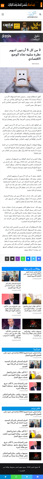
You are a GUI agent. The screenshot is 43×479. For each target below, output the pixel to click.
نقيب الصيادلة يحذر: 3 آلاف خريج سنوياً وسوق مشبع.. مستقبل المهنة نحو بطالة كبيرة (12, 309)
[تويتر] (33, 259)
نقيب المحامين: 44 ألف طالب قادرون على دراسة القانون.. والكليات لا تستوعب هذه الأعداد (12, 334)
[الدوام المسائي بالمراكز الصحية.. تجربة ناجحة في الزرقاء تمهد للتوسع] (11, 276)
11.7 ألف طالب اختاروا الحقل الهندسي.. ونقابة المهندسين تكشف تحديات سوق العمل (32, 308)
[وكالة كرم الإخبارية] (32, 14)
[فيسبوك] (39, 259)
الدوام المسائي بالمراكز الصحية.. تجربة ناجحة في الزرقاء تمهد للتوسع (13, 285)
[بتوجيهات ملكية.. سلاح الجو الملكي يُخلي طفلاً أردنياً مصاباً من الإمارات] (31, 324)
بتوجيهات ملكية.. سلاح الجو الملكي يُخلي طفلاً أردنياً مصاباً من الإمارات (31, 333)
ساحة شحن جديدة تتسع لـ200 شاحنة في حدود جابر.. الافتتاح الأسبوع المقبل (32, 274)
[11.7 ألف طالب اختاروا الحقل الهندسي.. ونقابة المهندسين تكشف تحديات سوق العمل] (31, 299)
